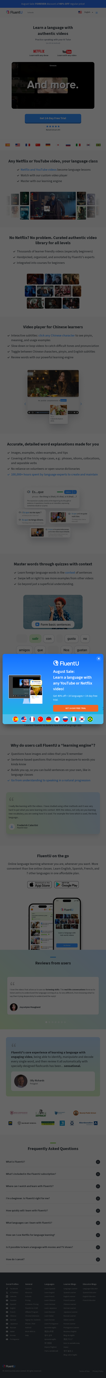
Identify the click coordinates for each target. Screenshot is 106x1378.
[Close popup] (98, 658)
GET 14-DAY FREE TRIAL (75, 708)
